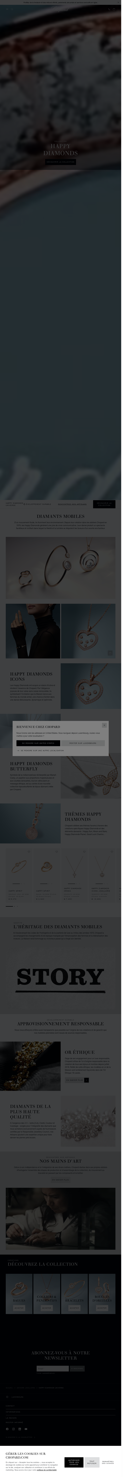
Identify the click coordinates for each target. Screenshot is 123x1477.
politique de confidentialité (47, 1470)
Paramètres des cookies (108, 1462)
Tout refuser (91, 1462)
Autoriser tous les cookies (74, 1462)
